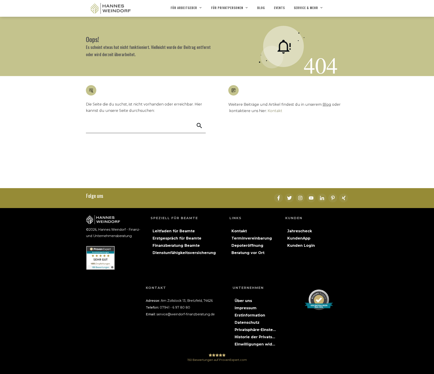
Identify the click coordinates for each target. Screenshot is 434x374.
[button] (255, 329)
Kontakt (275, 111)
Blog (327, 104)
